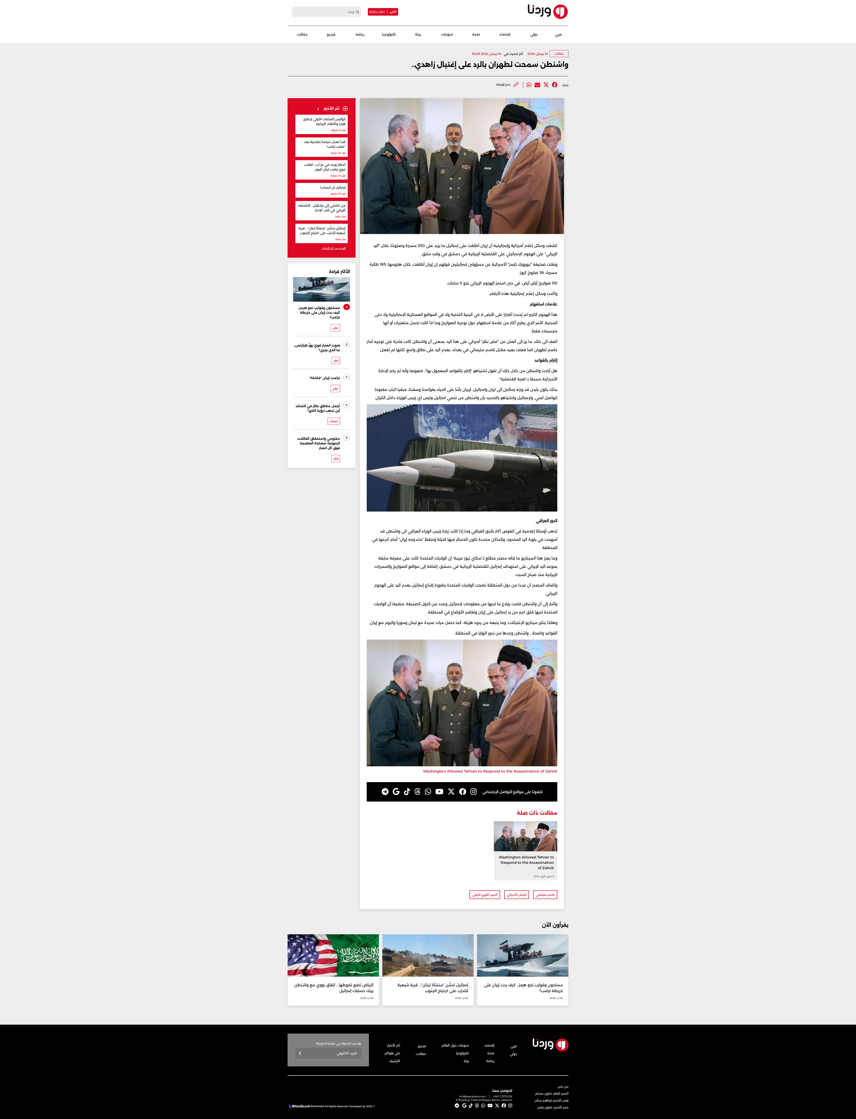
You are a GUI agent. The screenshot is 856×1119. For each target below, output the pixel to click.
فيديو (331, 34)
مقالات (302, 34)
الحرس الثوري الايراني (484, 894)
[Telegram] (385, 792)
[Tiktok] (407, 792)
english (377, 12)
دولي (534, 34)
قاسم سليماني (545, 894)
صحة (476, 34)
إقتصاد (504, 34)
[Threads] (417, 792)
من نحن (563, 1086)
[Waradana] (547, 11)
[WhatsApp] (428, 792)
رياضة (360, 34)
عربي (393, 11)
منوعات (447, 34)
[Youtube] (439, 792)
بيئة (418, 34)
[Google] (396, 792)
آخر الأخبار (393, 1045)
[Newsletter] (300, 1053)
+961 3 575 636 (502, 1096)
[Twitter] (546, 85)
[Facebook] (555, 85)
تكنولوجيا (389, 34)
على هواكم (392, 1053)
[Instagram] (473, 792)
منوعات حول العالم (455, 1045)
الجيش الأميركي (516, 894)
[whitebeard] (298, 1106)
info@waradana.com (472, 1096)
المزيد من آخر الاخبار (334, 248)
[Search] (357, 12)
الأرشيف (394, 1061)
